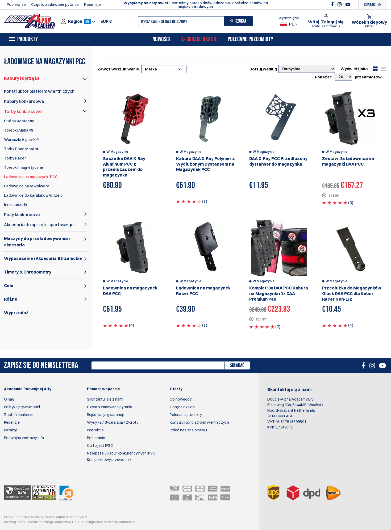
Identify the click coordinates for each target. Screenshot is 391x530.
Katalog (10, 430)
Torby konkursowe (23, 111)
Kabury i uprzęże (22, 78)
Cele (8, 285)
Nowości (161, 39)
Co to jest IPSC (100, 445)
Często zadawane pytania (55, 4)
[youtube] (348, 4)
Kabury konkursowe (24, 101)
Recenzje (92, 4)
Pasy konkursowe (22, 214)
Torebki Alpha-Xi (18, 130)
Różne (10, 299)
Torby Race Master (21, 148)
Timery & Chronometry (27, 272)
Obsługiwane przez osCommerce (108, 522)
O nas (9, 399)
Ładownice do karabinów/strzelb (33, 195)
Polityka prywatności (22, 407)
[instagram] (340, 4)
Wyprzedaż (16, 312)
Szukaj (240, 21)
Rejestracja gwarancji (105, 414)
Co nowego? (181, 399)
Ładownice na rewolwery (26, 186)
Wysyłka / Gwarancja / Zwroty (112, 422)
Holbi (76, 522)
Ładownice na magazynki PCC (31, 176)
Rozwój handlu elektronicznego (29, 522)
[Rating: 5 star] (334, 202)
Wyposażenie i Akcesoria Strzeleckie (43, 258)
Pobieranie (16, 4)
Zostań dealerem (18, 414)
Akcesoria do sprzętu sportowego (39, 224)
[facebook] (333, 4)
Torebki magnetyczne (23, 167)
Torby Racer (15, 158)
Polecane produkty (186, 414)
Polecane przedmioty (250, 39)
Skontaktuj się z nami (105, 399)
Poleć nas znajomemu (188, 430)
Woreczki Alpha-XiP (21, 139)
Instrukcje (95, 430)
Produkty (27, 39)
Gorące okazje (201, 39)
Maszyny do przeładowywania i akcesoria (37, 241)
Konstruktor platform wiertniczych (39, 91)
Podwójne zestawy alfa (24, 437)
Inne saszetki (16, 204)
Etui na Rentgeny (19, 121)
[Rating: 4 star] (188, 201)
